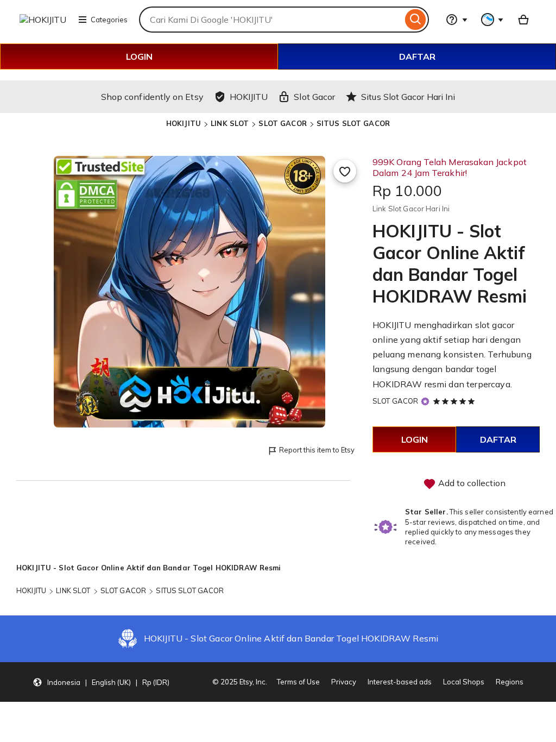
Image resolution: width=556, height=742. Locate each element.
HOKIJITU (183, 123)
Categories (109, 19)
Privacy (343, 681)
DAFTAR (417, 56)
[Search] (415, 20)
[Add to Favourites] (344, 171)
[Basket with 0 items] (523, 20)
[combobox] (270, 20)
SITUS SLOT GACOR (353, 123)
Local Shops (463, 681)
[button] (101, 682)
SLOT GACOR (282, 123)
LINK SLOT (230, 123)
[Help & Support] (457, 20)
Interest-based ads (400, 681)
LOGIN (139, 56)
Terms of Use (298, 681)
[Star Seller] (425, 401)
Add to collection (471, 482)
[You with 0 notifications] (492, 20)
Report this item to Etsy (317, 449)
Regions (509, 681)
